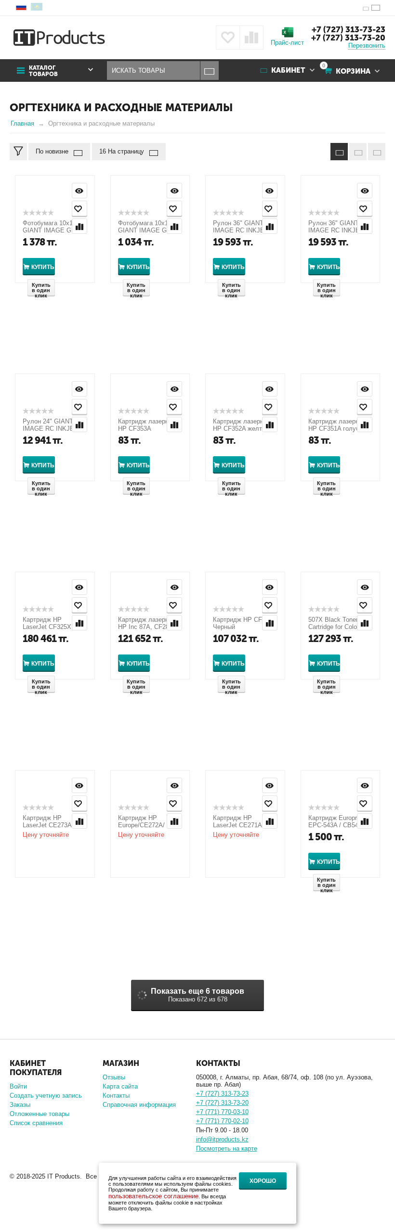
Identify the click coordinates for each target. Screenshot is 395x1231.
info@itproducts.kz (222, 1139)
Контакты (116, 1095)
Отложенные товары (39, 1113)
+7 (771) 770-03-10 (222, 1112)
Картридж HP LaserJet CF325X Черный (47, 627)
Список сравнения (36, 1123)
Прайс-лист (287, 42)
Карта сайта (120, 1086)
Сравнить (79, 226)
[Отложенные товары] (228, 38)
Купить (42, 267)
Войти (18, 1086)
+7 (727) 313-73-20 (348, 37)
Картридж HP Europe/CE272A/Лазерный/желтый (144, 825)
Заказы (20, 1104)
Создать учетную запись (46, 1095)
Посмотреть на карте (226, 1148)
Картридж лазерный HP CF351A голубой (337, 425)
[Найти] (209, 70)
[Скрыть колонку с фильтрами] (18, 151)
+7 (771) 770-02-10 (222, 1121)
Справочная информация (139, 1104)
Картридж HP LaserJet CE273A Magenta (47, 825)
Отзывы (114, 1077)
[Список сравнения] (251, 38)
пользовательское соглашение (153, 1196)
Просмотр (79, 190)
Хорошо (263, 1181)
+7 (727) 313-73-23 (348, 29)
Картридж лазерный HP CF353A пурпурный (147, 428)
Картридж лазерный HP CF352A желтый (242, 425)
